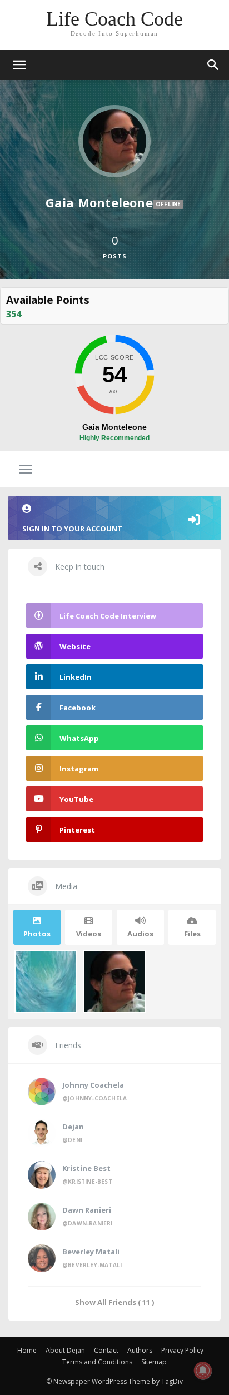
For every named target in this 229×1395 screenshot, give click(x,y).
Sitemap (154, 1362)
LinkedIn (75, 677)
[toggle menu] (25, 470)
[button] (213, 65)
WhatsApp (79, 738)
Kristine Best (86, 1168)
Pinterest (77, 830)
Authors (139, 1350)
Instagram (78, 769)
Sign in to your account (72, 529)
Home (27, 1350)
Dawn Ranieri (86, 1210)
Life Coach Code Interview (107, 616)
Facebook (77, 708)
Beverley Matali (91, 1252)
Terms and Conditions (97, 1362)
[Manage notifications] (203, 1370)
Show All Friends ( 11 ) (114, 1302)
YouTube (76, 799)
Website (75, 646)
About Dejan (65, 1350)
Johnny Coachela (93, 1085)
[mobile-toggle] (19, 65)
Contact (106, 1350)
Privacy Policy (182, 1350)
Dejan (73, 1127)
